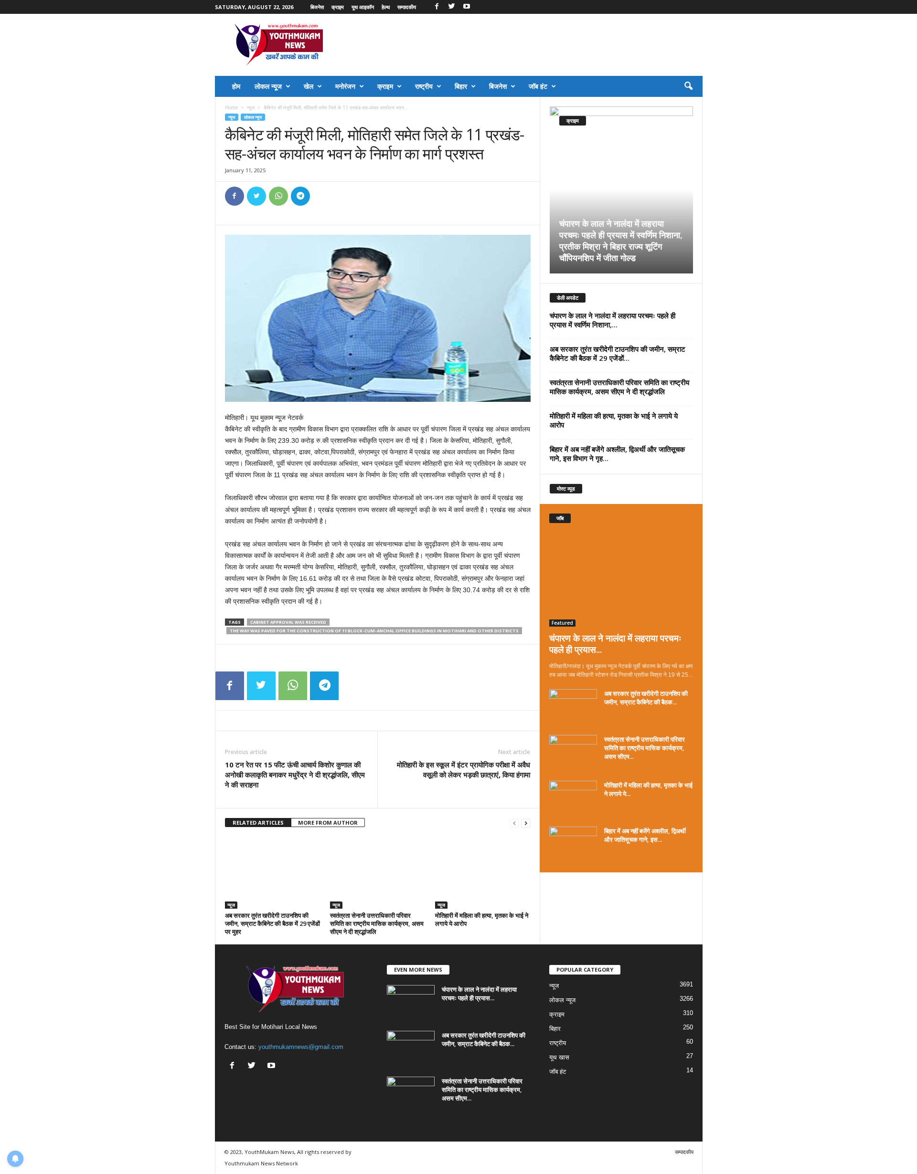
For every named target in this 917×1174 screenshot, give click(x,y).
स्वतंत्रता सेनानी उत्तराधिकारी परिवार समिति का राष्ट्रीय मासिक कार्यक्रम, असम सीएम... (644, 748)
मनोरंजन (345, 86)
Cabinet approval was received (288, 622)
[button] (688, 86)
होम (236, 86)
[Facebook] (437, 7)
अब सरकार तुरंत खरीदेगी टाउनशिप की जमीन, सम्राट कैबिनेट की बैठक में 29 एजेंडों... (617, 353)
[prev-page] (514, 823)
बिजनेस (317, 6)
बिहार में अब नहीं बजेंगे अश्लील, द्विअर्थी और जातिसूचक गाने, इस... (645, 835)
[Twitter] (452, 7)
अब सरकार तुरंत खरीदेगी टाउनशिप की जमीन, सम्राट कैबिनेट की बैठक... (646, 697)
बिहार (461, 86)
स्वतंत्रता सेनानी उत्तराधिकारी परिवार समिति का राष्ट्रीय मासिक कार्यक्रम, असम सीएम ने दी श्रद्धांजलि (377, 923)
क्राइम (337, 6)
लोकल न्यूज (268, 86)
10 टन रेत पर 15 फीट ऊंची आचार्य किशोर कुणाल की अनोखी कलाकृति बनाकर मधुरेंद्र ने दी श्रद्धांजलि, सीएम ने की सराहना (295, 774)
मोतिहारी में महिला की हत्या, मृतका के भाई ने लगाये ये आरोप (481, 919)
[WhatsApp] (278, 196)
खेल (308, 86)
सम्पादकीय (406, 6)
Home (231, 107)
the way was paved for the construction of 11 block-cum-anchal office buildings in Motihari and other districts (374, 631)
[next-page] (526, 823)
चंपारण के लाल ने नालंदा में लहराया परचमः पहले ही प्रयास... (615, 644)
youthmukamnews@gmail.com (300, 1046)
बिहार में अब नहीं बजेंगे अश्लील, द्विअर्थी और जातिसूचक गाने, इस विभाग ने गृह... (617, 453)
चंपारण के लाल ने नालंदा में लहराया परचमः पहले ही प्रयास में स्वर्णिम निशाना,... (612, 320)
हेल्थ (386, 6)
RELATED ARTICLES (258, 822)
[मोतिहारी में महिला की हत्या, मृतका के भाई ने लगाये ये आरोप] (483, 873)
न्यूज (251, 107)
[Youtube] (466, 7)
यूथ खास (559, 1057)
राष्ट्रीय (424, 86)
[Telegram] (300, 196)
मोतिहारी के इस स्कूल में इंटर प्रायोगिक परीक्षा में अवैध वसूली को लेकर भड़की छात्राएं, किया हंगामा (463, 769)
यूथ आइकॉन (363, 6)
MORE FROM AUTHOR (328, 822)
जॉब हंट (538, 86)
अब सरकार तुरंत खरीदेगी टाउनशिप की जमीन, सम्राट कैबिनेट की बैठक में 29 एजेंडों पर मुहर (272, 923)
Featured (562, 622)
